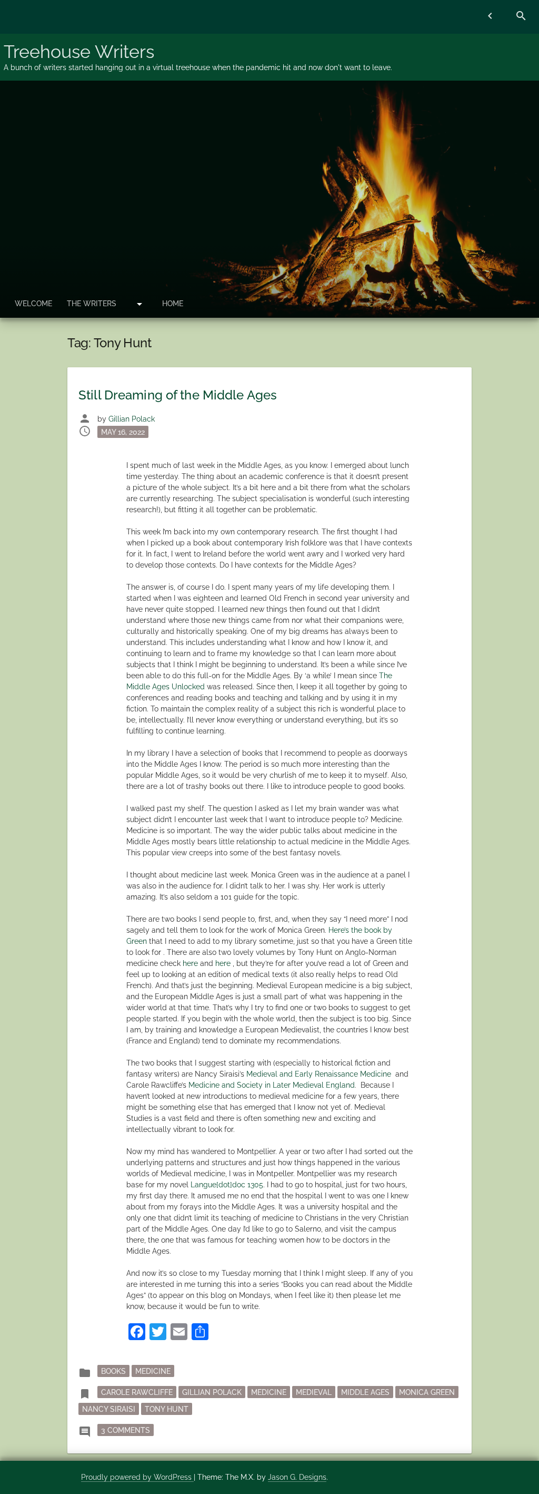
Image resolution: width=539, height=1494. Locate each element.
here (190, 963)
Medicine (153, 1370)
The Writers (91, 303)
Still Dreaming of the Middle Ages (177, 395)
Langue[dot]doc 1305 (227, 1184)
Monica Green (427, 1392)
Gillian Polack (131, 419)
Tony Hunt (166, 1408)
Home (172, 303)
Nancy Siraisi (108, 1408)
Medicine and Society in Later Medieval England (271, 1085)
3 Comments (127, 1429)
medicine (268, 1392)
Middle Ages (365, 1392)
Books (113, 1370)
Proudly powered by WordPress (137, 1477)
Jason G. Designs (297, 1477)
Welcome (33, 303)
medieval (314, 1392)
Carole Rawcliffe (137, 1392)
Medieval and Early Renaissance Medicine (318, 1074)
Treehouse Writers (79, 51)
